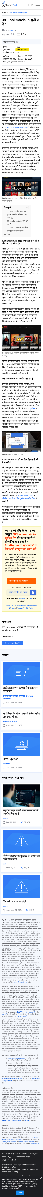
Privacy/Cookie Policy (25, 608)
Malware (6, 764)
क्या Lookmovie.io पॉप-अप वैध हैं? (17, 222)
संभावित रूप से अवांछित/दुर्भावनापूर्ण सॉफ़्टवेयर (18, 498)
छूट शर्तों (4, 1014)
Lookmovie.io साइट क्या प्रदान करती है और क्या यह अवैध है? (17, 214)
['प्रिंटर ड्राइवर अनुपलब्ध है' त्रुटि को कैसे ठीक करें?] (21, 841)
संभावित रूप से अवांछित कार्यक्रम (16, 127)
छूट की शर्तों (19, 1139)
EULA (11, 608)
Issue (4, 13)
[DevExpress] (21, 744)
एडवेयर (32, 408)
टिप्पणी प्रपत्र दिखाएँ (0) (13, 643)
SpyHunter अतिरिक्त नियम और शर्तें (19, 1157)
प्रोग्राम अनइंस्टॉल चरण (13, 1154)
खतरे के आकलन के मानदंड (26, 1141)
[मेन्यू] (38, 4)
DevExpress (10, 758)
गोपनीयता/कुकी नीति (30, 1012)
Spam (14, 721)
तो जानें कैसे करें (22, 1016)
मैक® (30, 598)
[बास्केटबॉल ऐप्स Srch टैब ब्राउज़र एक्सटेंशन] (21, 673)
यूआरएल (7, 234)
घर (3, 1154)
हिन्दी (33, 4)
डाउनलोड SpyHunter (18, 581)
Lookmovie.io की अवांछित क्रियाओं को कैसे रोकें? (17, 229)
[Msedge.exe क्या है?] (21, 886)
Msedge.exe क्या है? (14, 901)
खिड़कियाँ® (21, 598)
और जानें (16, 1188)
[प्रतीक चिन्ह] (9, 4)
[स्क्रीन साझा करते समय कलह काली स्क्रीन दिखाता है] (21, 795)
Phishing (7, 721)
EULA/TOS (21, 1012)
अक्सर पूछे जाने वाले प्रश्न (20, 982)
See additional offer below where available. (21, 605)
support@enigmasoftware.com (12, 1078)
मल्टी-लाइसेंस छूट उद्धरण (18, 592)
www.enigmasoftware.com (16, 1058)
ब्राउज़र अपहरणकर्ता (25, 495)
